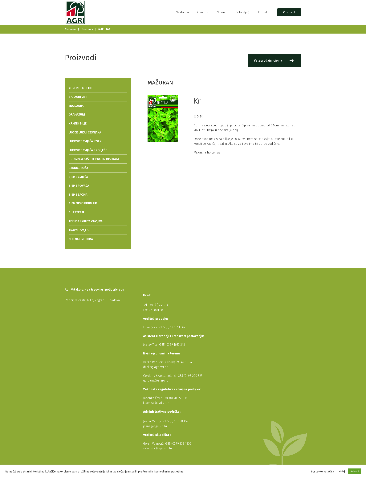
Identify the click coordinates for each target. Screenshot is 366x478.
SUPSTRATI (76, 212)
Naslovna (182, 12)
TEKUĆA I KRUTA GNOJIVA (86, 221)
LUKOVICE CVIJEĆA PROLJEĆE (88, 150)
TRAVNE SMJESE (79, 230)
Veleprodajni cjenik (268, 60)
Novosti (222, 12)
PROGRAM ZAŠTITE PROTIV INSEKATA (94, 159)
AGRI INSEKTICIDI (80, 88)
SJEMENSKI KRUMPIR (83, 203)
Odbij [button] (342, 471)
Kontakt (263, 12)
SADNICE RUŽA (78, 168)
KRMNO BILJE (78, 123)
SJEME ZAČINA (78, 194)
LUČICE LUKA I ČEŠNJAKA (85, 132)
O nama (202, 12)
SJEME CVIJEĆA (78, 177)
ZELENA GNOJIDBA (81, 239)
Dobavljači (242, 12)
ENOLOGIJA (76, 106)
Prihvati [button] (354, 471)
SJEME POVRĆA (79, 185)
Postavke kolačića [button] (322, 471)
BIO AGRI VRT (78, 97)
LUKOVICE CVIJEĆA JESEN (85, 141)
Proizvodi (289, 12)
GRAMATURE (77, 114)
